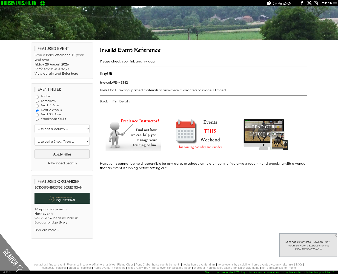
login (188, 267)
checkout (199, 267)
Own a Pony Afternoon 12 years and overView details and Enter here (59, 64)
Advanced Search (62, 163)
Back (104, 101)
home (292, 267)
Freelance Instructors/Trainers (85, 264)
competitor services (54, 267)
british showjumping (246, 267)
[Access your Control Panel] (42, 3)
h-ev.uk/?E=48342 (114, 82)
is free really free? (139, 267)
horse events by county (266, 264)
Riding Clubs (125, 264)
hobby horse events (195, 264)
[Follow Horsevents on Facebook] (302, 4)
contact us (40, 264)
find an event (57, 264)
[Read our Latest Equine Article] (265, 150)
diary (212, 264)
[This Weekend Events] (199, 150)
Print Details (121, 101)
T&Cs (299, 264)
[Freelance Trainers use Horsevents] (133, 150)
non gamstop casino (219, 267)
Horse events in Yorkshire (110, 267)
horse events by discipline (234, 264)
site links (288, 264)
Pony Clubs (143, 264)
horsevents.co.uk (19, 3)
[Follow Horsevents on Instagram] (315, 4)
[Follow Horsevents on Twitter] (309, 4)
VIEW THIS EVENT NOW (308, 249)
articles (110, 264)
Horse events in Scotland (167, 267)
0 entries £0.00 (281, 3)
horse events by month (166, 264)
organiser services (80, 267)
